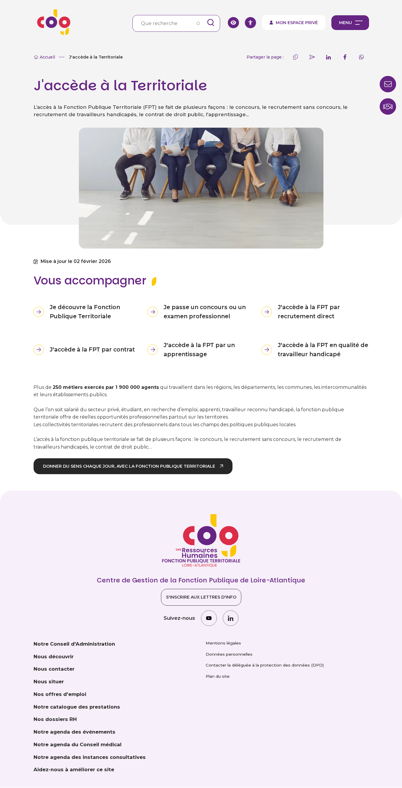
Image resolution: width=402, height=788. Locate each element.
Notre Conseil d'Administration (74, 644)
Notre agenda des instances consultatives (90, 757)
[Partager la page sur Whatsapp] (361, 57)
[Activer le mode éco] (233, 22)
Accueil (47, 57)
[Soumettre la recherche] (210, 22)
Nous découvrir (54, 656)
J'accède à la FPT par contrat (92, 349)
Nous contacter (54, 669)
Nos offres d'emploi (60, 694)
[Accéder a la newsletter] (388, 84)
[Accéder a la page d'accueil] (52, 22)
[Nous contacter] (388, 106)
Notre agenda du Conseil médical (78, 744)
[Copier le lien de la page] (295, 57)
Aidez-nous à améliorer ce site (74, 769)
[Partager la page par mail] (312, 57)
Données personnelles (229, 654)
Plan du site (218, 676)
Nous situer (49, 681)
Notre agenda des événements (74, 732)
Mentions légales (223, 643)
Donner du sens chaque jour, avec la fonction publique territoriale (129, 466)
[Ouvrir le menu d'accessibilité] (250, 22)
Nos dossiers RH (55, 719)
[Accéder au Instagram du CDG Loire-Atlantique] (209, 618)
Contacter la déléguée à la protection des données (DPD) (265, 665)
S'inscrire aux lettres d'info (201, 597)
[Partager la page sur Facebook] (345, 57)
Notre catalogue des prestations (77, 707)
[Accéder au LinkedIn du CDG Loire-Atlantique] (230, 618)
